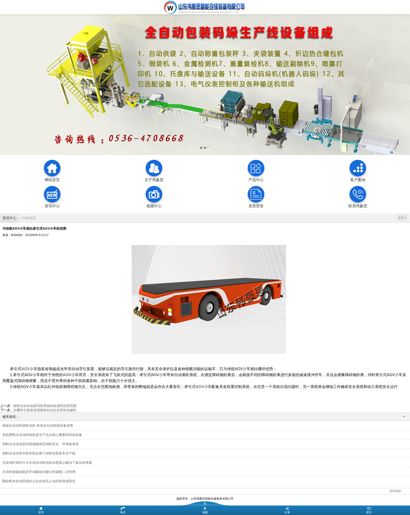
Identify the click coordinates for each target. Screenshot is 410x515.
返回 (401, 217)
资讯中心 (9, 218)
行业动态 (29, 218)
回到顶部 (395, 491)
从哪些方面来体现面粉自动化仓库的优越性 (44, 410)
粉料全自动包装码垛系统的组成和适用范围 (44, 406)
